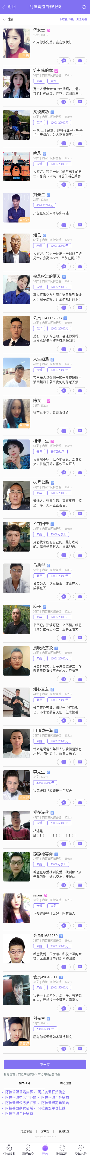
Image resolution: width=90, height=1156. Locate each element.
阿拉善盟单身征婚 (52, 1108)
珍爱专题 (26, 1131)
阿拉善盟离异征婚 (55, 1103)
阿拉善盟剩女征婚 (19, 1108)
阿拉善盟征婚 (26, 1074)
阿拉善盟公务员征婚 (20, 1103)
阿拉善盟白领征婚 (49, 1074)
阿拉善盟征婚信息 (52, 1092)
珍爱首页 (9, 1074)
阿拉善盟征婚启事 (19, 1092)
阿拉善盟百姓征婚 (55, 1097)
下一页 (45, 1064)
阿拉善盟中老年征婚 (20, 1097)
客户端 (45, 1131)
